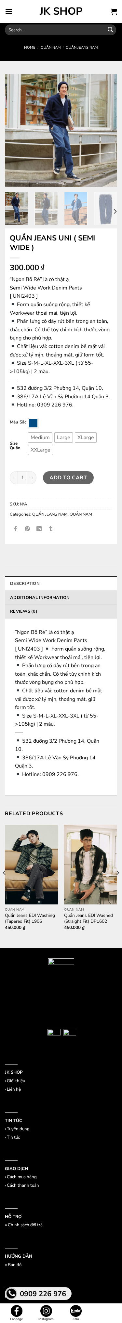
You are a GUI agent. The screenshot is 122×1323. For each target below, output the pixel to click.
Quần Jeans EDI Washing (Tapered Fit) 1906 (30, 918)
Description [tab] (25, 584)
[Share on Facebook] (15, 528)
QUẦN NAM (51, 47)
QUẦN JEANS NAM (82, 47)
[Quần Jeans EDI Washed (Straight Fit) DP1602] (90, 864)
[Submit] (110, 30)
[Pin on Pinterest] (27, 528)
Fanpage (16, 1319)
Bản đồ (14, 1265)
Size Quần (15, 445)
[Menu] (9, 11)
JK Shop (61, 11)
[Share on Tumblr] (51, 528)
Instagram (46, 1319)
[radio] (33, 423)
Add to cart (68, 477)
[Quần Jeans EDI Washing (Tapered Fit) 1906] (31, 864)
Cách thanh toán (23, 1185)
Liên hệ (14, 1089)
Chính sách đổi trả (25, 1225)
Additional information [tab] (40, 598)
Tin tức (13, 1137)
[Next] (115, 211)
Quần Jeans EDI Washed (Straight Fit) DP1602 (88, 918)
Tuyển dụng (18, 1129)
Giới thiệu (16, 1081)
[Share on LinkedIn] (39, 528)
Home (29, 47)
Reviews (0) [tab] (23, 611)
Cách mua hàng (22, 1177)
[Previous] (4, 886)
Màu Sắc (18, 422)
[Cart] (114, 11)
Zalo (76, 1319)
